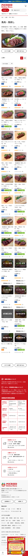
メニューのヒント (5, 511)
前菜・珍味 (16, 518)
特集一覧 (19, 509)
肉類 (6, 17)
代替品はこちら (6, 283)
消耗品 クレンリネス (16, 525)
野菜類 (10, 518)
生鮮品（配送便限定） (6, 528)
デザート (23, 520)
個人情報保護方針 (5, 542)
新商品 (2, 509)
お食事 (13, 520)
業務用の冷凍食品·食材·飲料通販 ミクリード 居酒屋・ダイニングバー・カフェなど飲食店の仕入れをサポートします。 (14, 490)
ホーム (3, 554)
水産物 (2, 518)
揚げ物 (2, 520)
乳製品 (18, 520)
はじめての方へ (4, 534)
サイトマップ (4, 544)
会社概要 (3, 537)
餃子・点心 (8, 520)
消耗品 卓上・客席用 (19, 523)
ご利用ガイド (23, 534)
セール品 (8, 509)
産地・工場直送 (16, 528)
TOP (2, 17)
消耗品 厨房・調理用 (6, 525)
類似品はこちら (20, 280)
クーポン (13, 509)
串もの (21, 518)
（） (9, 86)
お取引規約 (3, 540)
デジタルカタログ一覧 (16, 511)
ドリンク (3, 523)
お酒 (8, 523)
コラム (16, 534)
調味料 (11, 523)
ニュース (12, 534)
